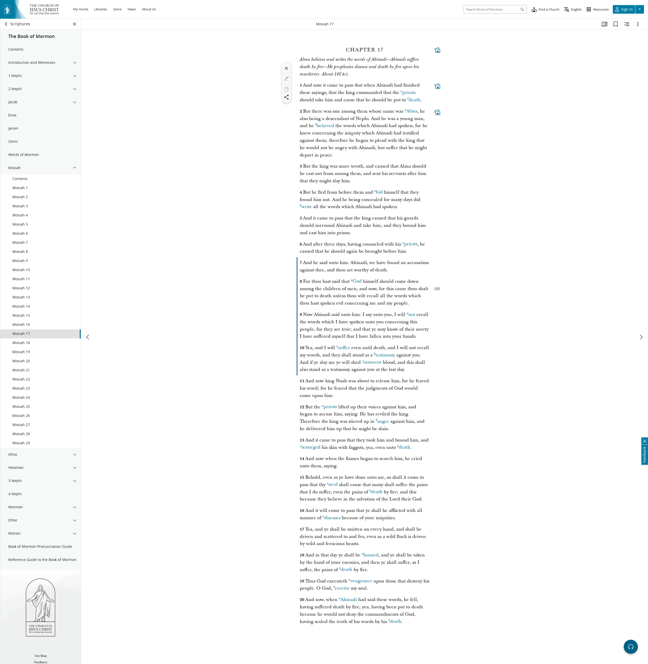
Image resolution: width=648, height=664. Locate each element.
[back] (6, 24)
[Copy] (286, 89)
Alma (411, 111)
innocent (372, 362)
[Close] (286, 68)
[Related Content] (627, 24)
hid (379, 192)
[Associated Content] (437, 50)
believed (325, 126)
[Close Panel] (75, 24)
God (357, 281)
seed (333, 484)
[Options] (638, 24)
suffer (344, 348)
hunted (370, 555)
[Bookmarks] (616, 24)
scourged (310, 447)
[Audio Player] (631, 647)
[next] (641, 337)
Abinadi (348, 599)
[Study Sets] (604, 24)
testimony (385, 355)
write (306, 207)
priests (409, 92)
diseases (332, 518)
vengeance (361, 581)
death (414, 100)
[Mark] (286, 79)
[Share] (286, 97)
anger (383, 421)
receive (342, 588)
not (411, 314)
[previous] (88, 337)
